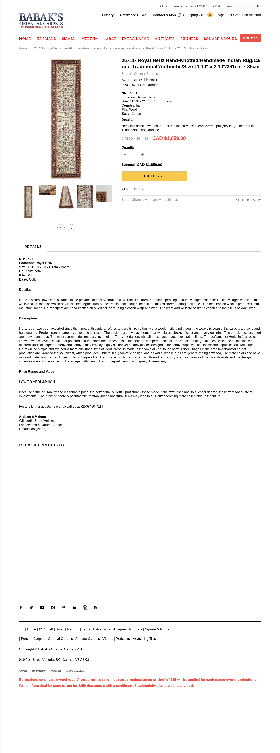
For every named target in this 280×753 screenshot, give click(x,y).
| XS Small (45, 629)
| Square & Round (156, 629)
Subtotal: (129, 164)
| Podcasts (122, 639)
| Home (30, 629)
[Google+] (259, 199)
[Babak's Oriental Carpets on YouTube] (42, 607)
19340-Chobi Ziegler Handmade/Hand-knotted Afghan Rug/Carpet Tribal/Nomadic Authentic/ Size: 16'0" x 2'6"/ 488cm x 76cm (170, 525)
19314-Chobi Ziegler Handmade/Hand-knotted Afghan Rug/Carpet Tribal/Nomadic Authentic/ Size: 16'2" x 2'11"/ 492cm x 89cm (109, 566)
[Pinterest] (254, 199)
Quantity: (129, 147)
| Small (59, 629)
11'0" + (138, 189)
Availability (132, 80)
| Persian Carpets (32, 639)
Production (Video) (32, 429)
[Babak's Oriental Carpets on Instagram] (53, 607)
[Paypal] (56, 671)
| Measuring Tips (143, 639)
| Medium (72, 629)
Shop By (250, 38)
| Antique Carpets (87, 639)
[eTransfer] (75, 671)
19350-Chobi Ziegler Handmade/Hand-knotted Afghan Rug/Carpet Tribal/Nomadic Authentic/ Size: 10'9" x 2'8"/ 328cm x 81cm (232, 566)
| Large (85, 629)
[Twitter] (247, 199)
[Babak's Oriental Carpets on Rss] (95, 607)
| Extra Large (101, 629)
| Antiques (119, 629)
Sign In (223, 15)
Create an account (247, 15)
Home (23, 48)
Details (33, 247)
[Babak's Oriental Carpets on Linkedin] (74, 607)
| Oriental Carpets (59, 639)
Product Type (134, 85)
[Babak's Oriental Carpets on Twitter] (31, 607)
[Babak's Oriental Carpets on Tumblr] (85, 607)
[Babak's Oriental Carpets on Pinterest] (63, 607)
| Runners (134, 629)
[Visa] (23, 671)
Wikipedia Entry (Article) (36, 420)
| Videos (107, 639)
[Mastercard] (39, 671)
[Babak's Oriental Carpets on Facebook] (20, 607)
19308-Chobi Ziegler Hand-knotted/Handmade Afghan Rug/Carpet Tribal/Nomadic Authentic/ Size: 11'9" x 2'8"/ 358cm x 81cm (47, 566)
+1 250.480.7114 (207, 6)
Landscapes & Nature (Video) (40, 425)
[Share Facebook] (242, 199)
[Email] (237, 199)
